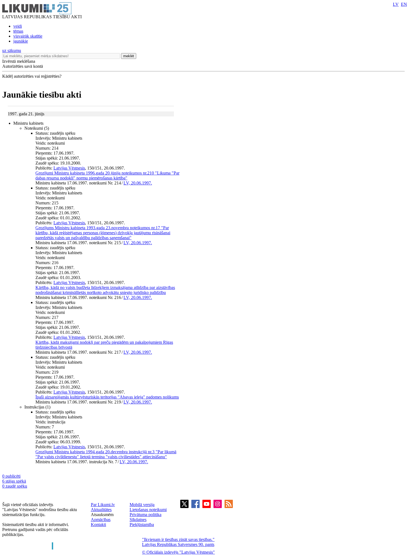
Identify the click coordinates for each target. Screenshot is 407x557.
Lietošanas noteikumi (148, 509)
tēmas (18, 31)
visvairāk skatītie (27, 36)
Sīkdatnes (138, 519)
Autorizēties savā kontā (22, 66)
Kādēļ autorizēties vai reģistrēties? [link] (31, 76)
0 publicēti (11, 476)
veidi (17, 26)
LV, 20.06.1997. (137, 183)
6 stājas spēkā (14, 481)
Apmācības (100, 519)
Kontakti (98, 524)
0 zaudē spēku (14, 486)
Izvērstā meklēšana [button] (18, 61)
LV (396, 4)
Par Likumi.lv (103, 504)
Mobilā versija (142, 504)
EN (404, 4)
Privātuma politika (145, 514)
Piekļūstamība (142, 524)
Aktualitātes (101, 509)
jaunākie (20, 41)
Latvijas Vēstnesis (69, 168)
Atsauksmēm (102, 514)
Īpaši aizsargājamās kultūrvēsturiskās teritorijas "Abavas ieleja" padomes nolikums (107, 397)
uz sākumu (11, 50)
